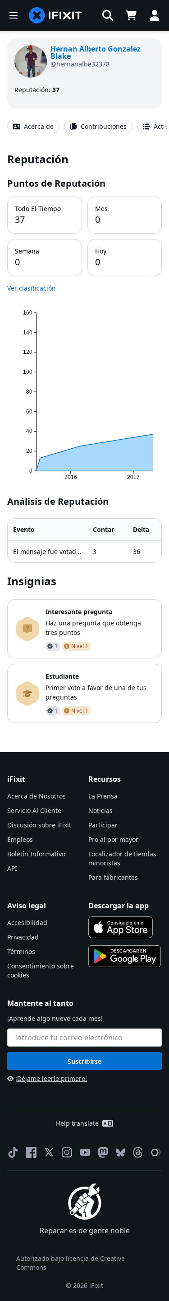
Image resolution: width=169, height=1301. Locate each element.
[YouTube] (85, 1152)
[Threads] (137, 1152)
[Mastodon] (103, 1152)
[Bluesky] (120, 1152)
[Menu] (13, 15)
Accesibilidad (27, 922)
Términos (21, 951)
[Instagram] (67, 1152)
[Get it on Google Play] (124, 956)
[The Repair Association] (156, 1152)
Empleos (20, 839)
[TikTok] (13, 1152)
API (12, 868)
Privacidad (23, 937)
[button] (108, 15)
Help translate (77, 1123)
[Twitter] (49, 1152)
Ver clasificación (31, 288)
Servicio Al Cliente (34, 810)
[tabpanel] (84, 437)
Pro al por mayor (113, 839)
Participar (103, 825)
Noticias (100, 810)
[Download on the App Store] (120, 927)
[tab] (33, 126)
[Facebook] (31, 1152)
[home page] (55, 15)
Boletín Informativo (36, 854)
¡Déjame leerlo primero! (51, 1078)
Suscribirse (84, 1061)
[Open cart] (131, 15)
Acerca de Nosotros (36, 796)
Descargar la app (118, 906)
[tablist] (84, 126)
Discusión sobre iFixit (39, 825)
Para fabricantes (113, 877)
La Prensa (103, 796)
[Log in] (155, 15)
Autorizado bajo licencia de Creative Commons (70, 1263)
